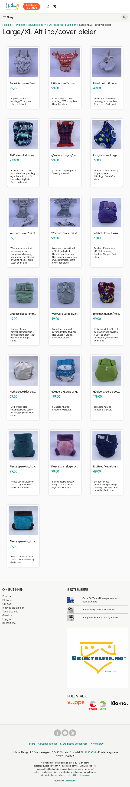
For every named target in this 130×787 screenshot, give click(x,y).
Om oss (6, 604)
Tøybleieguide (10, 611)
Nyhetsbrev (97, 743)
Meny (9, 17)
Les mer (55, 775)
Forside (6, 24)
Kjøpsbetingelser (47, 743)
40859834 (90, 752)
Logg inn (7, 619)
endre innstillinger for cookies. (77, 775)
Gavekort (7, 615)
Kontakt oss (9, 623)
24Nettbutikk (71, 780)
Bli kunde (7, 600)
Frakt (32, 743)
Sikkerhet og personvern (74, 743)
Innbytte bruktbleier (13, 607)
